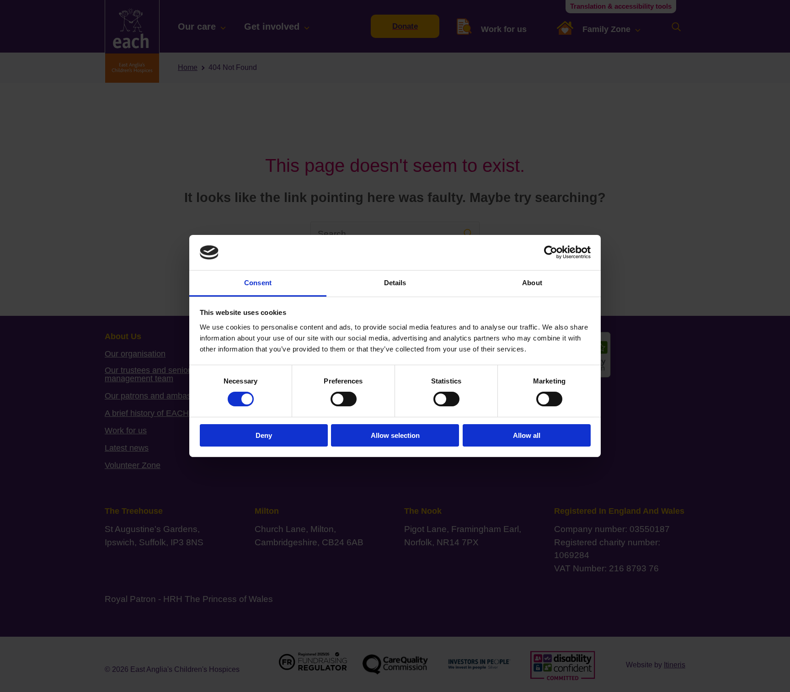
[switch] (344, 399)
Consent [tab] (258, 283)
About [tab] (532, 283)
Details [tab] (395, 283)
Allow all (526, 435)
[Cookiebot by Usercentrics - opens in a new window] (551, 252)
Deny (264, 435)
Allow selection (395, 435)
